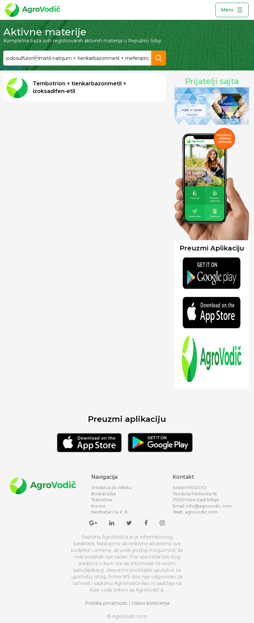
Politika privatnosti (106, 603)
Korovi (98, 506)
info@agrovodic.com (209, 506)
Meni (227, 10)
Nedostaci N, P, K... (111, 511)
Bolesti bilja (103, 493)
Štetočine (101, 499)
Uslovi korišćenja (150, 603)
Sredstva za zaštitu (111, 487)
